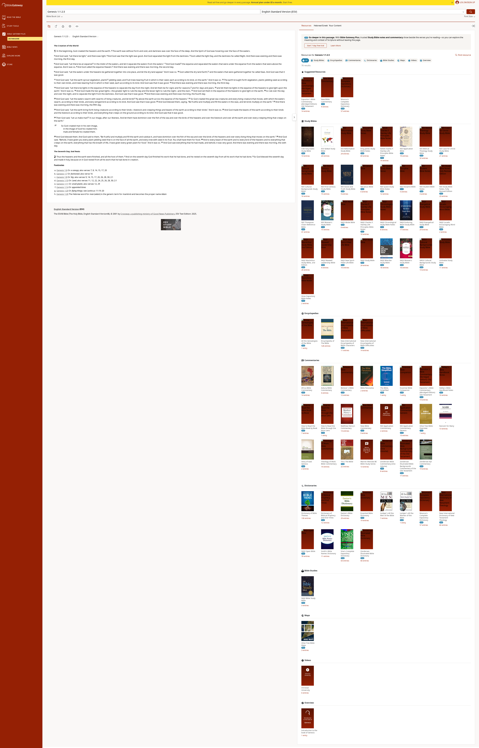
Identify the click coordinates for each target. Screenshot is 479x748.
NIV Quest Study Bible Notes (387, 188)
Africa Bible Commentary (306, 389)
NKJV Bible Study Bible (308, 599)
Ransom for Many (446, 426)
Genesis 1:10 (62, 180)
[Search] (471, 11)
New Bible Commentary (326, 100)
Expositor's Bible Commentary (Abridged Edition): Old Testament (309, 102)
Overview (309, 702)
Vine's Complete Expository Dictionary (347, 553)
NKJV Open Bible (308, 551)
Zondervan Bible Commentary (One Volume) (387, 464)
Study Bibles (310, 121)
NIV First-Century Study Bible (328, 188)
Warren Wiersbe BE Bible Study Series (368, 463)
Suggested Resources (314, 72)
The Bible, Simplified (384, 389)
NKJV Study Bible (367, 260)
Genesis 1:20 (62, 190)
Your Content (335, 25)
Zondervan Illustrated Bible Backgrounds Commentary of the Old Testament (408, 466)
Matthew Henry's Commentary (348, 427)
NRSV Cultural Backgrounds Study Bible (428, 262)
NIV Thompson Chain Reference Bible (308, 224)
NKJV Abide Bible (348, 222)
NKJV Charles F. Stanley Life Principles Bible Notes (366, 225)
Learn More (336, 45)
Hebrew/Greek (321, 25)
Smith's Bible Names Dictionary (328, 552)
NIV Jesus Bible (366, 187)
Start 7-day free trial (315, 45)
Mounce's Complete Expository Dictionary (345, 102)
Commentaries (311, 360)
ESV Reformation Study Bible (348, 150)
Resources (306, 25)
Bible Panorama (367, 388)
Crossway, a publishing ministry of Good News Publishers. (147, 213)
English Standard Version (66, 209)
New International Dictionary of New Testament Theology (447, 516)
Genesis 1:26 (62, 194)
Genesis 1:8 (62, 177)
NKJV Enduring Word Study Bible (407, 223)
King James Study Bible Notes (367, 150)
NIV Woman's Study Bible (326, 223)
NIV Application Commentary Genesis (406, 428)
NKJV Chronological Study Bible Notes (388, 223)
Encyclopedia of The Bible (327, 342)
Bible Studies (310, 570)
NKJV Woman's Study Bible (406, 261)
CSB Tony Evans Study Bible (307, 150)
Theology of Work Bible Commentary (329, 463)
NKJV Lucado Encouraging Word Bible (447, 224)
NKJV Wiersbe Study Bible (386, 261)
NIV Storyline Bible (408, 187)
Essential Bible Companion (406, 389)
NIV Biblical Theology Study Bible (426, 151)
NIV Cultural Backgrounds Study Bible (309, 189)
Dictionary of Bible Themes (309, 514)
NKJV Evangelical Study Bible (427, 223)
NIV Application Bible (406, 150)
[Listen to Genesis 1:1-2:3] (77, 26)
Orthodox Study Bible (445, 261)
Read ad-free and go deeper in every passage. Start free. (249, 2)
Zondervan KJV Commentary (426, 463)
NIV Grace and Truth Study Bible (348, 188)
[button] (464, 2)
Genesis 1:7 (62, 173)
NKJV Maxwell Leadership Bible (328, 261)
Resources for (315, 55)
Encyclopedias (311, 313)
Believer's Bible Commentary (347, 389)
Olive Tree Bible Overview (426, 427)
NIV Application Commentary (386, 427)
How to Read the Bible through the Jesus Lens (328, 428)
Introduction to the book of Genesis (309, 731)
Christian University (305, 689)
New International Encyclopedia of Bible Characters (348, 343)
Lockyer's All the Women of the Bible (406, 515)
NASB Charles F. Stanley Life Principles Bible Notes (386, 152)
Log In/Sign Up (467, 2)
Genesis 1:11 (62, 184)
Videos (307, 660)
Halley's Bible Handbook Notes (446, 389)
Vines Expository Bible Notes (308, 297)
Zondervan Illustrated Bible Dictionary (367, 553)
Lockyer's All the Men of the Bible (387, 514)
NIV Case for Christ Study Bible (447, 150)
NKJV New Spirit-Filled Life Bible (348, 261)
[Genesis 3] (294, 117)
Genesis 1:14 (62, 187)
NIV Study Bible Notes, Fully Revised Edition (445, 189)
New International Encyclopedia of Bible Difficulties (368, 343)
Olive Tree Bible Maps (307, 644)
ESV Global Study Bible (328, 150)
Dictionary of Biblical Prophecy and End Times (328, 515)
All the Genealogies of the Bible (309, 342)
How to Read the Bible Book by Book (309, 427)
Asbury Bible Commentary (326, 389)
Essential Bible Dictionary (366, 514)
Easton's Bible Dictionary (346, 514)
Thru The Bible (347, 462)
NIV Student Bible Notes (427, 188)
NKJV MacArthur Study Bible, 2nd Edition (308, 262)
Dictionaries (310, 485)
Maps (307, 615)
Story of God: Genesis (306, 463)
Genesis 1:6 (62, 170)
